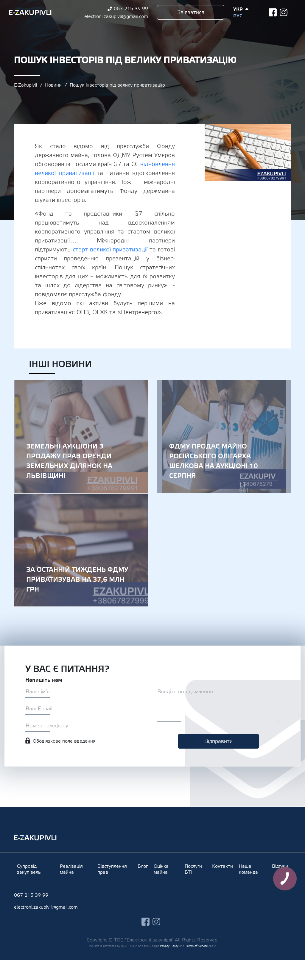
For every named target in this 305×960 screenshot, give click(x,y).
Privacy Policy (169, 946)
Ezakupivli (30, 12)
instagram (284, 12)
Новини (53, 85)
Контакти (222, 866)
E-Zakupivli (25, 85)
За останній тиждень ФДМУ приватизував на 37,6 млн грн (81, 550)
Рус (237, 16)
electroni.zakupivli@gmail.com (116, 16)
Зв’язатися (190, 12)
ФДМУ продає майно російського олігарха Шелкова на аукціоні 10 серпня (224, 436)
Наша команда (248, 869)
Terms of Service (196, 946)
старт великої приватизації (110, 250)
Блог (143, 866)
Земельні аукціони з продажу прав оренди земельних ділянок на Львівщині (81, 436)
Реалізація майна (71, 869)
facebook (273, 12)
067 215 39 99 (131, 9)
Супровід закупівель (29, 869)
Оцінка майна (161, 869)
